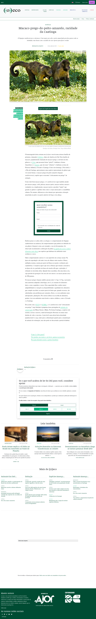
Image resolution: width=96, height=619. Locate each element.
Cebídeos (40, 157)
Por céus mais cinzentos (8, 500)
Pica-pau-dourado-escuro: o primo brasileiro (44, 340)
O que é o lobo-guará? (38, 334)
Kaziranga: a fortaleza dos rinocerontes (80, 488)
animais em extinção (18, 111)
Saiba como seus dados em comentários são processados (52, 575)
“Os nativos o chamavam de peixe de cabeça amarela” (83, 498)
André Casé (16, 461)
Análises (65, 10)
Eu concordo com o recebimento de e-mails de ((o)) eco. (49, 226)
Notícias (27, 10)
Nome (38, 212)
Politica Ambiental (90, 18)
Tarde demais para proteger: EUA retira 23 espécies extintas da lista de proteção (36, 496)
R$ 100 (69, 409)
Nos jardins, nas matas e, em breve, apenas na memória (48, 337)
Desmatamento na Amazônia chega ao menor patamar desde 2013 (80, 447)
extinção (20, 118)
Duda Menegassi (80, 457)
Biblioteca (73, 10)
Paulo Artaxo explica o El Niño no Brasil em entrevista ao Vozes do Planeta (16, 448)
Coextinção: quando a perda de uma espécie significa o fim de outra (35, 482)
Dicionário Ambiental (85, 10)
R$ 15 (27, 409)
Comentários (47, 359)
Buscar (78, 2)
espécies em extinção (18, 117)
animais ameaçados (18, 109)
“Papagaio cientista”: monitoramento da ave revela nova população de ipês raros (59, 483)
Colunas (58, 10)
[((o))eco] (12, 10)
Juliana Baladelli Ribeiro (48, 457)
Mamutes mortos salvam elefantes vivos (11, 488)
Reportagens (35, 10)
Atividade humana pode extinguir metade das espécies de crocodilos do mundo (11, 494)
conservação (20, 113)
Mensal (34, 405)
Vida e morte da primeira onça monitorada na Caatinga (81, 482)
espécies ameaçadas (18, 115)
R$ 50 (54, 409)
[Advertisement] (84, 287)
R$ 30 (41, 409)
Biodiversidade (76, 18)
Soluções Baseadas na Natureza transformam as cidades (48, 447)
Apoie (92, 2)
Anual (61, 405)
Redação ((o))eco (37, 46)
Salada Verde (45, 10)
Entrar (4, 616)
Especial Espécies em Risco (48, 108)
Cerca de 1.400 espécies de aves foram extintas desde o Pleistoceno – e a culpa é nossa (35, 488)
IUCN (37, 305)
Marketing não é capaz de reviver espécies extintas (58, 501)
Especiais (51, 10)
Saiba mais (3, 608)
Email (38, 219)
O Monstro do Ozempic (55, 496)
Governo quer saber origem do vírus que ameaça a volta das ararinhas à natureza (59, 490)
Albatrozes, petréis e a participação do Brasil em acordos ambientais (11, 482)
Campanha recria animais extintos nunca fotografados (35, 502)
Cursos (92, 10)
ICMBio (44, 305)
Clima (83, 18)
